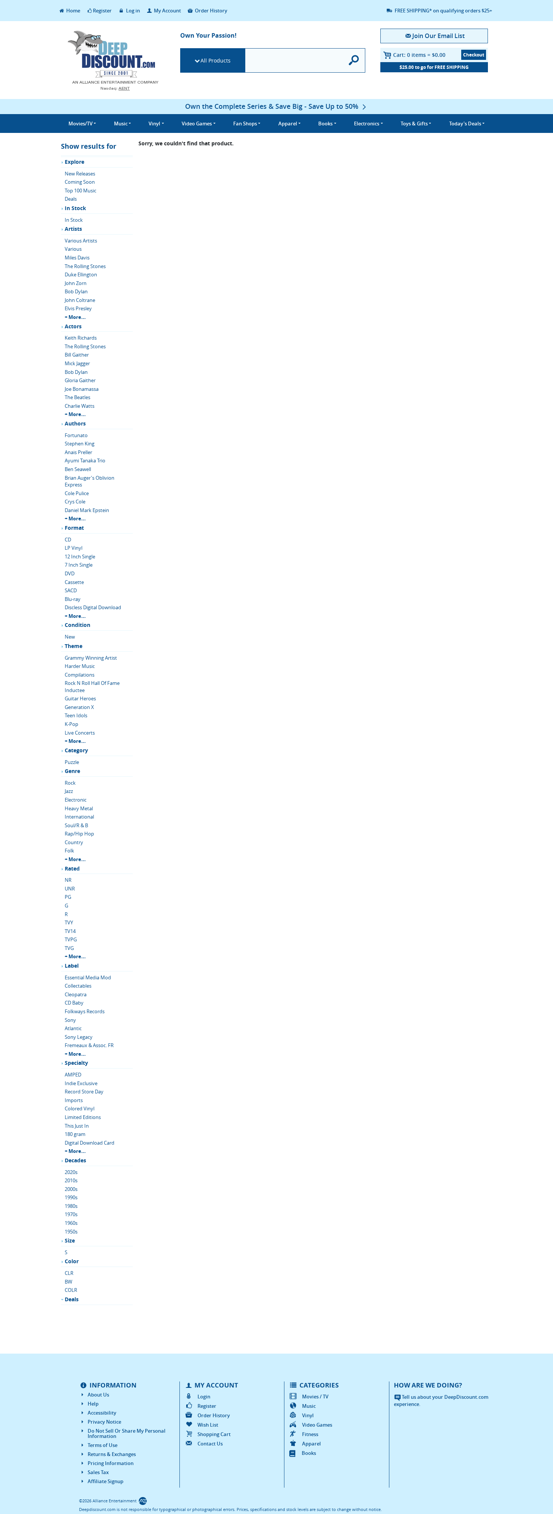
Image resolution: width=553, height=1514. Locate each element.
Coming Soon (80, 181)
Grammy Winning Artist (91, 657)
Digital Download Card (89, 1142)
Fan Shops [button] (245, 123)
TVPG (71, 939)
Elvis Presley (78, 308)
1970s (71, 1214)
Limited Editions (83, 1117)
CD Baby (74, 1002)
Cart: (419, 54)
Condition (77, 624)
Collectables (78, 985)
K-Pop (71, 724)
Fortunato (76, 435)
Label (72, 965)
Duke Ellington (81, 274)
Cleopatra (76, 994)
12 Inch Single (80, 556)
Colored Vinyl (79, 1108)
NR (68, 880)
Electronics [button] (366, 123)
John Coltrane (80, 300)
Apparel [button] (287, 123)
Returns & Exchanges (112, 1454)
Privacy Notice (104, 1421)
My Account (167, 10)
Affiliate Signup (105, 1481)
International (79, 816)
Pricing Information (111, 1463)
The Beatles (77, 397)
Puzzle (72, 762)
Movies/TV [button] (80, 123)
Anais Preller (78, 452)
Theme (73, 646)
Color (72, 1261)
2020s (71, 1172)
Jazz (69, 791)
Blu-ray (73, 599)
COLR (71, 1290)
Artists (73, 228)
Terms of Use (102, 1445)
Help (93, 1403)
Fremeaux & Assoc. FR (89, 1045)
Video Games (317, 1424)
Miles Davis (77, 257)
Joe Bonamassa (82, 389)
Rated (72, 868)
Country (74, 842)
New (70, 636)
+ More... (75, 317)
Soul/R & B (76, 825)
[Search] (354, 60)
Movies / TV (315, 1396)
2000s (71, 1189)
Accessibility (102, 1412)
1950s (71, 1231)
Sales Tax (98, 1472)
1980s (71, 1206)
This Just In (77, 1125)
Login (204, 1396)
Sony (70, 1020)
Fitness (310, 1434)
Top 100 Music (80, 190)
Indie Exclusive (81, 1083)
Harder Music (80, 666)
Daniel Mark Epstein (87, 510)
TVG (69, 948)
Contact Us (210, 1443)
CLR (69, 1273)
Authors (75, 423)
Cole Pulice (77, 493)
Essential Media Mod (88, 977)
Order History (210, 10)
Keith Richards (81, 337)
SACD (71, 590)
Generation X (79, 707)
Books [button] (325, 123)
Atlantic (73, 1028)
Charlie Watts (79, 406)
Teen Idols (76, 715)
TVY (69, 922)
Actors (73, 326)
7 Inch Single (79, 564)
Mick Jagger (77, 363)
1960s (71, 1223)
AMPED (73, 1074)
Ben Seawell (78, 469)
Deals (71, 198)
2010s (71, 1180)
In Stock (75, 208)
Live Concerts (80, 732)
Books (309, 1453)
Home (72, 10)
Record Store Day (84, 1091)
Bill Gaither (77, 354)
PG (68, 896)
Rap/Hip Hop (79, 833)
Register (102, 10)
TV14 (70, 931)
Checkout (473, 55)
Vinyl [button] (154, 123)
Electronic (76, 799)
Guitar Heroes (80, 698)
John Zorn (76, 283)
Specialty (76, 1062)
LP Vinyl (73, 547)
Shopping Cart (214, 1434)
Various (73, 248)
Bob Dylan (76, 291)
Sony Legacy (79, 1037)
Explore (74, 161)
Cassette (74, 582)
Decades (75, 1160)
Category (76, 750)
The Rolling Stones (85, 266)
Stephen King (79, 443)
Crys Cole (75, 501)
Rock (70, 782)
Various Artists (81, 240)
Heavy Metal (79, 808)
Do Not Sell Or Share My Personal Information (127, 1433)
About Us (98, 1394)
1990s (71, 1197)
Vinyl (308, 1415)
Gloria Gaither (80, 380)
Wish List (208, 1424)
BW (68, 1281)
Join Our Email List (438, 36)
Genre (72, 771)
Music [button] (121, 123)
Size (70, 1240)
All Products (216, 60)
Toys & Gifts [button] (414, 123)
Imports (74, 1100)
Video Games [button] (197, 123)
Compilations (79, 674)
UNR (70, 888)
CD (68, 539)
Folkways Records (85, 1011)
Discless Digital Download (93, 607)
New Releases (80, 173)
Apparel (311, 1443)
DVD (69, 573)
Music (309, 1406)
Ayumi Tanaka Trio (85, 460)
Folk (69, 850)
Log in (132, 10)
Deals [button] (465, 123)
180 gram (75, 1134)
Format (74, 527)
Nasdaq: (115, 88)
